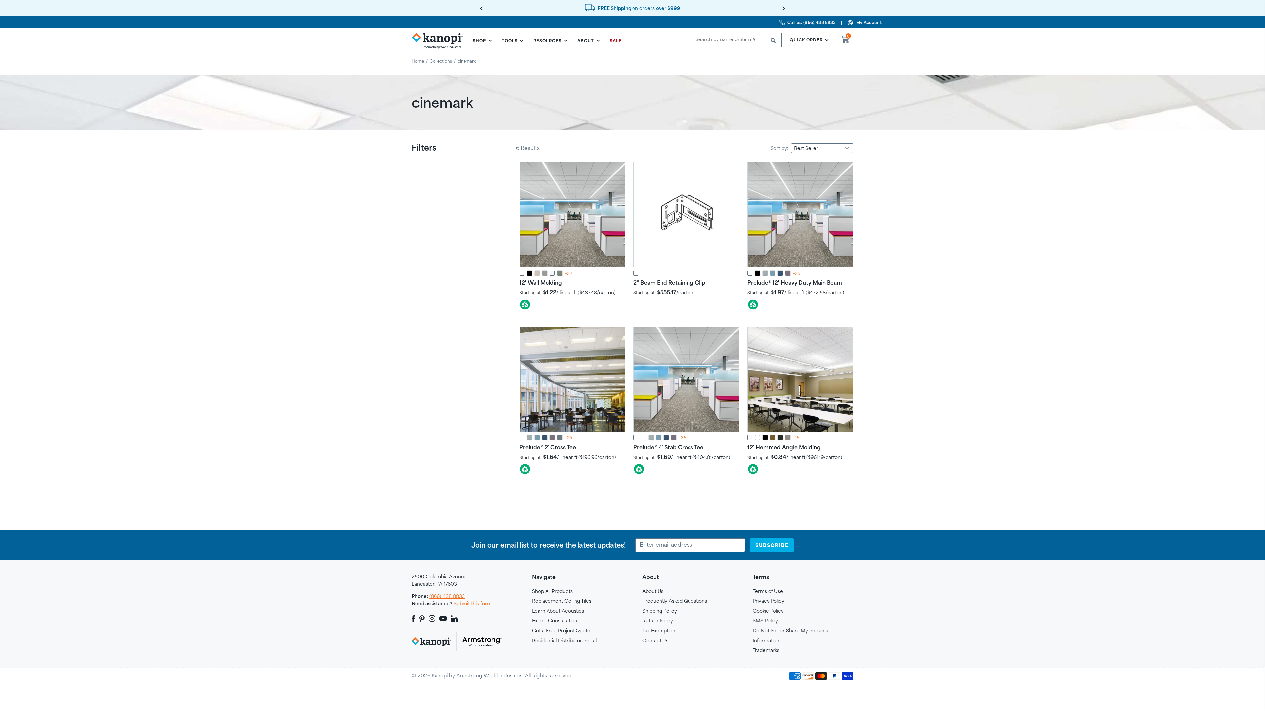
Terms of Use (768, 591)
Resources (547, 40)
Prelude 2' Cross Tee (548, 447)
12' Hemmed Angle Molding (784, 447)
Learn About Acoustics (558, 611)
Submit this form (473, 603)
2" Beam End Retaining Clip (669, 282)
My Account (869, 22)
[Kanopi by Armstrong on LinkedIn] (454, 618)
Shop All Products (552, 591)
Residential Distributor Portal (564, 640)
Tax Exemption (658, 630)
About (585, 40)
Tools (510, 40)
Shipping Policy (659, 611)
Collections (441, 61)
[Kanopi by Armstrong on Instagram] (432, 618)
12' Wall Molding (541, 282)
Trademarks (766, 650)
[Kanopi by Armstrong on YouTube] (443, 618)
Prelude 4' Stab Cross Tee (668, 447)
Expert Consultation (554, 620)
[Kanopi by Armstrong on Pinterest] (422, 618)
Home (418, 61)
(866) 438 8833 (447, 596)
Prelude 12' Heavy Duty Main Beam (794, 282)
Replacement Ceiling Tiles (561, 601)
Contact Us (655, 640)
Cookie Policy (768, 611)
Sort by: (779, 148)
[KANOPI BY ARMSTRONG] (440, 40)
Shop (479, 40)
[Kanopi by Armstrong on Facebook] (414, 618)
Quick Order (806, 39)
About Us (652, 591)
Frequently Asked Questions (674, 601)
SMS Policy (765, 620)
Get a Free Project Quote (561, 630)
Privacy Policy (768, 601)
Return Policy (657, 620)
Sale (616, 40)
